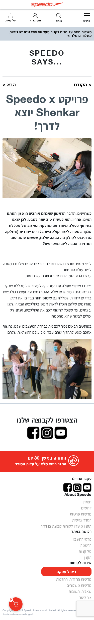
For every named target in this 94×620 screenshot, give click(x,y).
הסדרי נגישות (81, 520)
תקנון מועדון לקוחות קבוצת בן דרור (66, 526)
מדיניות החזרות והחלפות (73, 579)
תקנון (87, 557)
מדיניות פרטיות (80, 513)
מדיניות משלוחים (79, 585)
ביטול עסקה (66, 571)
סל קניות (85, 551)
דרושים (86, 507)
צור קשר (85, 597)
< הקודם (82, 85)
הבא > (9, 85)
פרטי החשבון (82, 539)
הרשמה (85, 545)
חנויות (87, 501)
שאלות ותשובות (80, 591)
